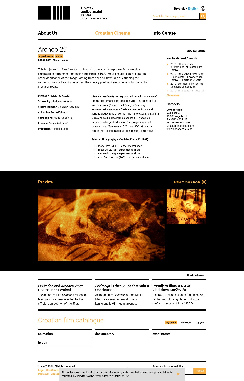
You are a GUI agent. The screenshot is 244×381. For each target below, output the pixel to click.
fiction (42, 342)
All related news (195, 275)
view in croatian (196, 50)
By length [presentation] (186, 322)
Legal (41, 370)
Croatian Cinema (112, 33)
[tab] (171, 322)
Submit (200, 371)
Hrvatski (180, 8)
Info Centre (164, 33)
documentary (104, 334)
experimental (46, 56)
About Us (47, 33)
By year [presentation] (201, 322)
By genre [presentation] (171, 322)
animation (45, 334)
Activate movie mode (187, 182)
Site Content (53, 370)
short (59, 56)
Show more (173, 95)
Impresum (43, 373)
